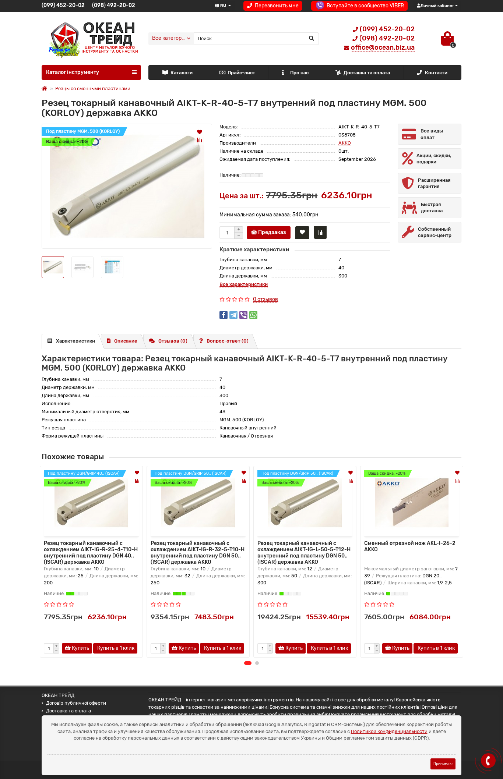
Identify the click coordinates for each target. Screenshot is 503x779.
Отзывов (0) (172, 341)
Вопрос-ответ (228, 341)
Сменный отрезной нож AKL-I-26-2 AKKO (409, 546)
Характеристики (75, 341)
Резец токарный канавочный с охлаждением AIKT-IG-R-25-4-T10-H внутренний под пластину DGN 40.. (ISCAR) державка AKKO (91, 552)
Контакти (436, 72)
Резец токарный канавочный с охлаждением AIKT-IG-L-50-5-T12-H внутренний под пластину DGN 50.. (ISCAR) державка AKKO (304, 552)
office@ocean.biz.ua (383, 47)
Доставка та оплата (367, 72)
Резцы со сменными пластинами (92, 88)
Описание (125, 341)
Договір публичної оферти (76, 703)
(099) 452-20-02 (63, 5)
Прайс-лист (241, 72)
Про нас (299, 72)
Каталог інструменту (72, 72)
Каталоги (181, 72)
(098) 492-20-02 (113, 5)
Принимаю (443, 763)
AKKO (344, 143)
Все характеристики (243, 284)
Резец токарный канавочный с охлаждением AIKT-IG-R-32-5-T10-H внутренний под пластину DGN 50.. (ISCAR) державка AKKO (198, 552)
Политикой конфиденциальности (389, 731)
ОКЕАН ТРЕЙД (58, 695)
